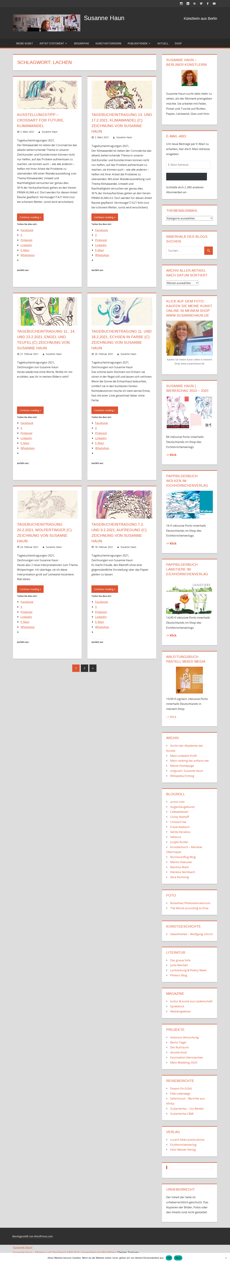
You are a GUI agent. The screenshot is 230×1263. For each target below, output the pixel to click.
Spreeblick (177, 1006)
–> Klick (171, 717)
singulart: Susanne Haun (186, 771)
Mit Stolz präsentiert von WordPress (92, 1252)
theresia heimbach (182, 872)
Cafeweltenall (179, 812)
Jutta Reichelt (179, 965)
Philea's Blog (178, 975)
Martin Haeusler (181, 862)
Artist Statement (52, 43)
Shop (178, 43)
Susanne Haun (104, 18)
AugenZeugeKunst (182, 807)
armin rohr (177, 802)
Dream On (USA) (181, 1088)
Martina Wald (179, 867)
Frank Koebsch (180, 827)
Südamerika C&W (182, 1114)
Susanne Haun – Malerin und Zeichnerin (39, 1252)
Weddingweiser (180, 1011)
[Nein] (225, 1258)
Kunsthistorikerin (108, 43)
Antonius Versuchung (184, 1037)
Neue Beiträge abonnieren (186, 177)
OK (169, 1257)
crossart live (178, 822)
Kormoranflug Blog (183, 857)
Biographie (81, 43)
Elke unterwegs (180, 1093)
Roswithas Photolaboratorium (190, 903)
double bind (178, 1052)
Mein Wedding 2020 (183, 1062)
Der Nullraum (179, 1047)
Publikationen (137, 43)
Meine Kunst (24, 43)
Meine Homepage (182, 766)
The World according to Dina (189, 908)
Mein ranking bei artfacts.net (189, 761)
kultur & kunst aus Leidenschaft (191, 1001)
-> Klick (171, 455)
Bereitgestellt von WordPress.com (32, 1236)
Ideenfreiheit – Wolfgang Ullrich (191, 934)
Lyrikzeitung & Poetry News (188, 970)
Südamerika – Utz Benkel (187, 1108)
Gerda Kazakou (180, 832)
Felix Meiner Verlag (183, 1149)
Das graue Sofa (180, 960)
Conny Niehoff (179, 817)
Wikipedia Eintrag (182, 776)
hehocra (175, 837)
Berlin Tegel (178, 1042)
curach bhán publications (187, 1140)
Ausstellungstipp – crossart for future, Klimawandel (40, 120)
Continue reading (29, 217)
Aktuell (162, 43)
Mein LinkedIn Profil (183, 756)
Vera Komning (179, 877)
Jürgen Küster (179, 842)
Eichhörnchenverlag (183, 1145)
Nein (178, 1257)
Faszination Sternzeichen (186, 1057)
